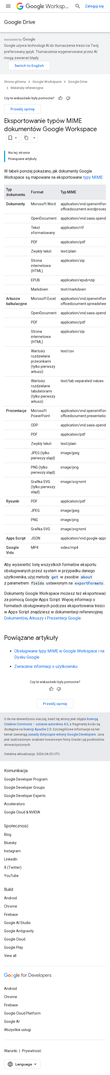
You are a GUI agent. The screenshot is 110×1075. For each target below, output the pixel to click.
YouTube (11, 876)
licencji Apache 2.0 (37, 729)
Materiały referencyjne (27, 88)
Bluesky (10, 843)
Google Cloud (14, 939)
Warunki (10, 1051)
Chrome (10, 906)
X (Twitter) (12, 867)
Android (10, 898)
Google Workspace (46, 82)
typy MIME (93, 177)
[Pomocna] (60, 98)
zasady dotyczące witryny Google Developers (62, 734)
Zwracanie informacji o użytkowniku (46, 666)
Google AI (11, 1021)
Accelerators (14, 804)
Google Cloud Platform (22, 1013)
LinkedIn (10, 859)
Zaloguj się (94, 6)
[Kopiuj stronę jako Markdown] (26, 137)
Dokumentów (15, 618)
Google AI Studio (17, 923)
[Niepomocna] (68, 98)
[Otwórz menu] (8, 6)
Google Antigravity (19, 931)
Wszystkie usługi (17, 1030)
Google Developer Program (26, 779)
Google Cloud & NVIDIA (22, 812)
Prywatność (31, 1051)
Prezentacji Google (64, 618)
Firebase (11, 914)
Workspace (58, 6)
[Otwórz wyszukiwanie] (78, 6)
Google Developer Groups (24, 787)
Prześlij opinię (22, 109)
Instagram (12, 851)
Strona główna (15, 82)
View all (10, 956)
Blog (7, 834)
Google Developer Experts (25, 796)
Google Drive (19, 22)
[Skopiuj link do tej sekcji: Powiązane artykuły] (63, 638)
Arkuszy (36, 618)
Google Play (13, 947)
